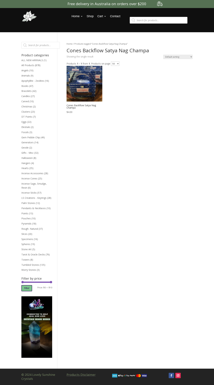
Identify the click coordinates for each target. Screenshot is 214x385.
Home (76, 16)
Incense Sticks (29, 192)
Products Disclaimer (81, 375)
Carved (25, 101)
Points (24, 213)
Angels (25, 70)
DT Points (26, 116)
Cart (100, 16)
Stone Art (26, 249)
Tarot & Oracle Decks (33, 254)
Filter (26, 288)
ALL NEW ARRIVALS (32, 60)
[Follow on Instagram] (178, 375)
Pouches (26, 218)
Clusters (25, 111)
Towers (25, 259)
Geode (25, 147)
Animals (25, 75)
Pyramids (26, 223)
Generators (27, 142)
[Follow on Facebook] (171, 375)
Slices (24, 234)
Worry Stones (28, 269)
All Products (27, 65)
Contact (115, 16)
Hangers (25, 163)
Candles (25, 96)
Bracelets (26, 91)
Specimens (27, 239)
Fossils (25, 132)
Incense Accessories (32, 173)
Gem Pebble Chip (30, 137)
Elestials (25, 127)
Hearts (25, 168)
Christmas (26, 106)
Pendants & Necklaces (33, 208)
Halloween (27, 158)
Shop (90, 16)
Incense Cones (29, 178)
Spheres (25, 244)
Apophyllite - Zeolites (32, 80)
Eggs (24, 121)
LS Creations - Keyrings (33, 197)
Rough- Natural (29, 228)
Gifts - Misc (27, 152)
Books (24, 86)
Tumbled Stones (30, 264)
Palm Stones (28, 203)
